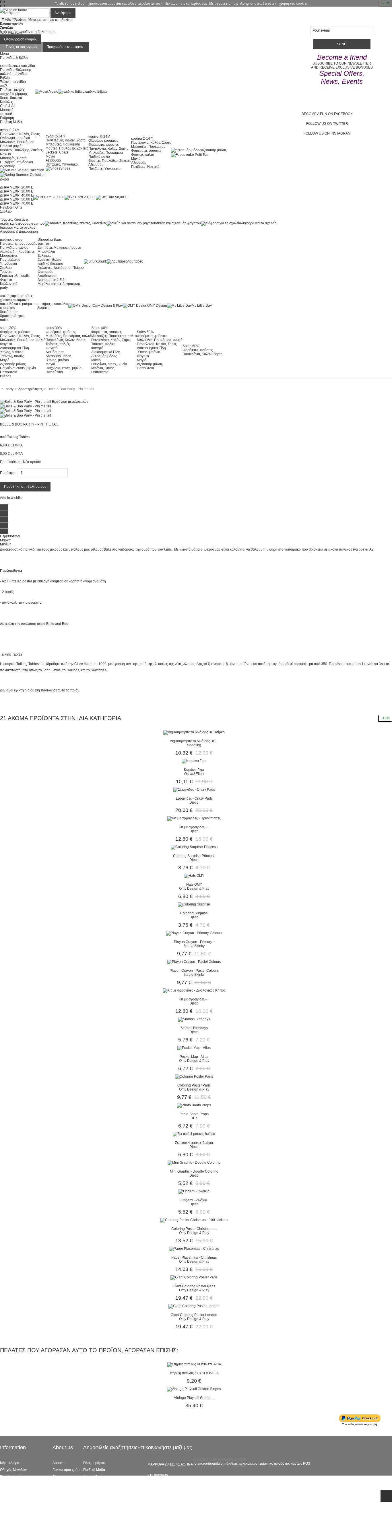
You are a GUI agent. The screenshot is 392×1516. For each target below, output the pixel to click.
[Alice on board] (13, 10)
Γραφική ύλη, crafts (15, 276)
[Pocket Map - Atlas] (194, 1048)
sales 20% (8, 328)
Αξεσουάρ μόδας (13, 364)
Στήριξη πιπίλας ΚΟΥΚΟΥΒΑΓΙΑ (194, 1373)
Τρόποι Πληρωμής (14, 1504)
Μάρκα (5, 540)
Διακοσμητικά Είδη (52, 280)
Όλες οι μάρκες (94, 1463)
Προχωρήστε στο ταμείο (64, 47)
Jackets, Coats (57, 152)
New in (5, 154)
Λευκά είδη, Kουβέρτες (17, 252)
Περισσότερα (10, 536)
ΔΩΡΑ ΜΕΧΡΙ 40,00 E (16, 195)
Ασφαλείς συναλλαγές (16, 1484)
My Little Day (202, 306)
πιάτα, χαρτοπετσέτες (16, 296)
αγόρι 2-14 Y (55, 136)
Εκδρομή (7, 118)
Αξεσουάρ (7, 166)
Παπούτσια (8, 372)
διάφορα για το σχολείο (18, 228)
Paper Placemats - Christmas (194, 1257)
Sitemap (6, 1511)
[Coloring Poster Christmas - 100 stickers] (194, 1220)
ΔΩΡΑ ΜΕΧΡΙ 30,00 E (16, 191)
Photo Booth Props (194, 1114)
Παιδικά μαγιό (11, 146)
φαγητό (43, 244)
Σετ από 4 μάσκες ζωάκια (194, 1143)
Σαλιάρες (44, 256)
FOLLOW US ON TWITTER (327, 124)
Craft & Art (7, 106)
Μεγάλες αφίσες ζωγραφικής (59, 284)
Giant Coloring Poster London (194, 1315)
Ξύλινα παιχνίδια (13, 82)
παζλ (3, 86)
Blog (56, 1477)
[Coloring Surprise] (194, 904)
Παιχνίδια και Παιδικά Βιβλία (105, 1497)
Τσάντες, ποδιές (12, 356)
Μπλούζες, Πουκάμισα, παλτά (23, 340)
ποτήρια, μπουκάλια (52, 304)
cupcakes (7, 308)
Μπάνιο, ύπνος (103, 368)
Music (53, 92)
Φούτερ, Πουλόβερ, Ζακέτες (21, 150)
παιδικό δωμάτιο (50, 264)
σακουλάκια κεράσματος (18, 304)
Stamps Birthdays (194, 1028)
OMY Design (157, 306)
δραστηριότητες (12, 316)
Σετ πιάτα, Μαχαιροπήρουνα (59, 248)
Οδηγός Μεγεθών (13, 1470)
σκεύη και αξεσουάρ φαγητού (22, 223)
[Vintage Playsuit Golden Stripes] (194, 1389)
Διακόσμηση (55, 352)
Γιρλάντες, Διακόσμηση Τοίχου (61, 268)
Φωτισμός (45, 272)
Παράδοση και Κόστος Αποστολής (26, 1490)
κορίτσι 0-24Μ (99, 137)
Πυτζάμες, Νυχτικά (145, 167)
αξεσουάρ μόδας (214, 150)
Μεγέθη (5, 544)
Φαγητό (6, 280)
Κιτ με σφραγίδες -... (194, 827)
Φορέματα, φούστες (103, 145)
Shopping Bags (50, 240)
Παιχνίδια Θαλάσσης (16, 70)
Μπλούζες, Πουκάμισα (17, 142)
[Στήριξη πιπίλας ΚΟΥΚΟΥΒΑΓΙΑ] (194, 1364)
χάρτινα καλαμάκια (14, 300)
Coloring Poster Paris (194, 1085)
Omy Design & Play (108, 306)
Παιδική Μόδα (94, 1470)
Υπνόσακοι (8, 264)
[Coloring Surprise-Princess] (194, 847)
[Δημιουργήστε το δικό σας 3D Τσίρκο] (194, 732)
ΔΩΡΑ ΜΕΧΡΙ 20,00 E (16, 187)
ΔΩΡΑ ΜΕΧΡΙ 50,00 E (16, 199)
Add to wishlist (11, 498)
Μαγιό (50, 156)
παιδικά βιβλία (96, 92)
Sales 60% (191, 346)
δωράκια (44, 308)
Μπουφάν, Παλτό (13, 158)
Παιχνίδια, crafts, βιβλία (18, 368)
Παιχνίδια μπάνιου (14, 248)
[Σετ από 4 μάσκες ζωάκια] (194, 1134)
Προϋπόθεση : (11, 462)
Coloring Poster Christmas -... (194, 1229)
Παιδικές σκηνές (12, 90)
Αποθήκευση (47, 276)
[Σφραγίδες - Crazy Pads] (194, 790)
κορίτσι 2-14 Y (142, 139)
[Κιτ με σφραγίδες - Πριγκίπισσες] (194, 818)
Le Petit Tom (199, 155)
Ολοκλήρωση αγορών (20, 39)
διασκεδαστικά (11, 98)
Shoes (65, 168)
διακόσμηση (9, 312)
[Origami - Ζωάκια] (193, 1191)
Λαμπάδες (135, 261)
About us (59, 1463)
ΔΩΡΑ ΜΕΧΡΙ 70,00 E (16, 203)
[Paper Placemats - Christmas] (194, 1249)
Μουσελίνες (9, 256)
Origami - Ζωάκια (194, 1200)
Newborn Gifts (11, 207)
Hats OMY (194, 885)
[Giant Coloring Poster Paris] (194, 1277)
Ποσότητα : (8, 473)
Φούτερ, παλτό (142, 155)
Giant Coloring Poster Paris (194, 1286)
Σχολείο (6, 268)
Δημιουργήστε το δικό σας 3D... (194, 741)
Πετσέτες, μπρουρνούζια (19, 244)
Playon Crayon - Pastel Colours (194, 971)
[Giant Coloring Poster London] (194, 1306)
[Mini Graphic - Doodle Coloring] (194, 1163)
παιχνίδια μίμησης (14, 94)
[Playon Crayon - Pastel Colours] (194, 962)
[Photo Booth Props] (194, 1105)
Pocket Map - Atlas (194, 1057)
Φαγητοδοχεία (94, 1477)
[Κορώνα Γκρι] (194, 761)
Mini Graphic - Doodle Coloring (194, 1171)
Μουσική (6, 110)
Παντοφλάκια (10, 260)
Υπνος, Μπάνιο (12, 352)
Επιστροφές (9, 1497)
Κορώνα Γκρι (194, 770)
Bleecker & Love (96, 1490)
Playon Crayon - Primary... (194, 942)
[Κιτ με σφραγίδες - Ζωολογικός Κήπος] (194, 990)
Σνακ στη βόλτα (49, 260)
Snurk (102, 261)
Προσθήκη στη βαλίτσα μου (25, 487)
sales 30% (54, 328)
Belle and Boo (57, 624)
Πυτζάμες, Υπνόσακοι (16, 162)
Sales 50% (145, 332)
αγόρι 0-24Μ (10, 130)
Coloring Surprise (194, 913)
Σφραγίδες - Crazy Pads (194, 798)
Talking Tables (18, 437)
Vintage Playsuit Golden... (194, 1398)
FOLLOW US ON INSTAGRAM (327, 133)
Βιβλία (5, 78)
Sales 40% (99, 328)
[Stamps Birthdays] (194, 1019)
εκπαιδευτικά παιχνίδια (17, 66)
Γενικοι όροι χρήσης (68, 1470)
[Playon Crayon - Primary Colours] (194, 933)
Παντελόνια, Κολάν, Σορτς (20, 134)
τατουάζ (6, 114)
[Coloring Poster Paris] (194, 1076)
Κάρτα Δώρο (9, 1463)
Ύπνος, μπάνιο (57, 360)
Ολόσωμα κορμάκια (15, 138)
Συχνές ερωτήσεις (13, 1477)
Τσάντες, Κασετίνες (14, 219)
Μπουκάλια (46, 252)
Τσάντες (6, 272)
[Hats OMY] (194, 876)
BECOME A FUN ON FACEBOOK (327, 114)
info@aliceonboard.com (166, 1485)
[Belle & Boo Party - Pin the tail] (25, 406)
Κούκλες (6, 102)
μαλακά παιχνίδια (13, 74)
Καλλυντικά (9, 284)
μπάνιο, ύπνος (11, 240)
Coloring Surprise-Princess (194, 856)
